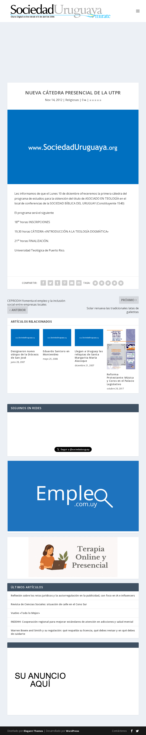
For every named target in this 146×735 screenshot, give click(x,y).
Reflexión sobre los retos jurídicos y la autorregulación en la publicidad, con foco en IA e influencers (73, 595)
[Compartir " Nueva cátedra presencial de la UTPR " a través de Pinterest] (64, 282)
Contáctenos (119, 731)
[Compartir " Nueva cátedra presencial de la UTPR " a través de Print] (78, 282)
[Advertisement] (73, 49)
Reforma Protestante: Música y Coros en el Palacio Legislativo (120, 379)
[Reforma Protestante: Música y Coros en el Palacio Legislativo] (121, 349)
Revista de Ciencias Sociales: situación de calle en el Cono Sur (49, 604)
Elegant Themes (33, 731)
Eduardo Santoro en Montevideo (56, 353)
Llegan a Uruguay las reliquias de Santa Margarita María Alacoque (89, 356)
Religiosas (72, 100)
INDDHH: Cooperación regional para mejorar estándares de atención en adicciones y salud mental (72, 621)
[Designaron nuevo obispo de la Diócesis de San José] (25, 337)
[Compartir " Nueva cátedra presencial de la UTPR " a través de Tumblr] (57, 282)
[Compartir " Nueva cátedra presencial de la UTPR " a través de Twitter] (50, 282)
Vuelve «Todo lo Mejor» (25, 613)
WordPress (72, 731)
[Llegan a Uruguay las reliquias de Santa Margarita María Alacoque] (89, 337)
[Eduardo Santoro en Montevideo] (57, 337)
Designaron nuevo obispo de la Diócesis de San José (25, 354)
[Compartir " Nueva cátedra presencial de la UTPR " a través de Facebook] (43, 282)
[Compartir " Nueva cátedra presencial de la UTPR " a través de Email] (71, 282)
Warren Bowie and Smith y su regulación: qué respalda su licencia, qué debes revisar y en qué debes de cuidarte (73, 632)
